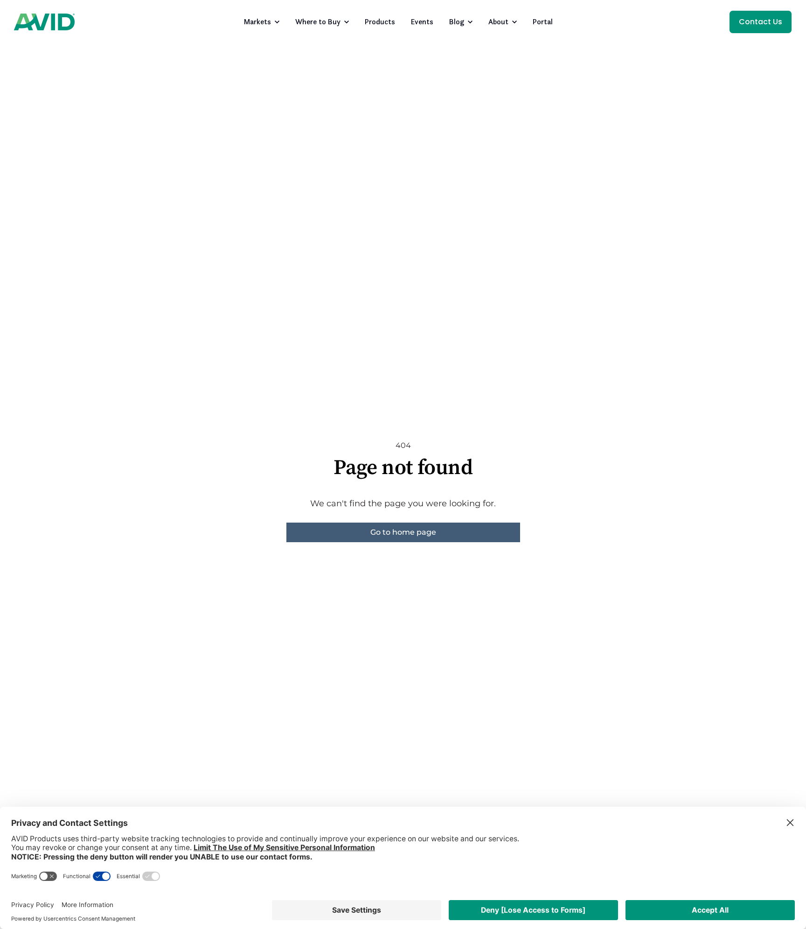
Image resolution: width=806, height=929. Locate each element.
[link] (44, 21)
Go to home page (403, 532)
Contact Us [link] (760, 21)
